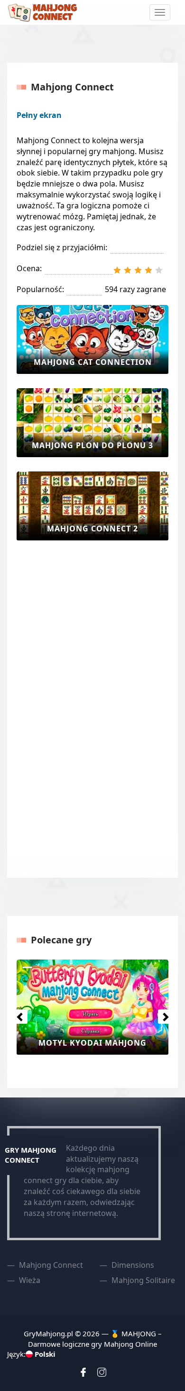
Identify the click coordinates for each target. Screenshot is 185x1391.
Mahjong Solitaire (143, 1280)
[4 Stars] (148, 270)
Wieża (29, 1280)
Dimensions (132, 1265)
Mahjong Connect (51, 1265)
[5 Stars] (159, 270)
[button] (17, 1014)
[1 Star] (117, 270)
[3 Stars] (138, 270)
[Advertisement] (54, 708)
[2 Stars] (127, 270)
